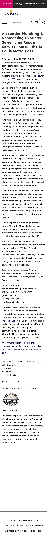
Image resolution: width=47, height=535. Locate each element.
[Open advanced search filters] (37, 22)
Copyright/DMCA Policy (16, 531)
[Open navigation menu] (4, 22)
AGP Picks (6, 4)
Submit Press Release (14, 525)
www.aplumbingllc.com (12, 299)
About (12, 520)
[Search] (31, 22)
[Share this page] (43, 22)
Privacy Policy (35, 531)
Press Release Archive (27, 520)
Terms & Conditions (35, 525)
